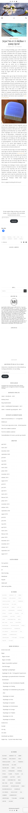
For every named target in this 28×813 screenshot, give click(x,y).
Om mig (3, 729)
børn (20, 595)
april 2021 (3, 444)
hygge (4, 613)
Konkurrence (4, 722)
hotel (4, 610)
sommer (4, 634)
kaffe (18, 616)
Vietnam (22, 637)
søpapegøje (5, 637)
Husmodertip (4, 566)
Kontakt (3, 726)
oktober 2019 (4, 477)
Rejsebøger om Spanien (9, 703)
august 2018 (4, 514)
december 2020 (5, 451)
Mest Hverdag (14, 8)
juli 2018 (3, 517)
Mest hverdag (14, 38)
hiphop (3, 237)
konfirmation (12, 619)
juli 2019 (3, 484)
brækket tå (12, 595)
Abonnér (5, 376)
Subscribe (14, 221)
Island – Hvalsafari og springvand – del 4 (11, 409)
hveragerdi (11, 610)
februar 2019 (4, 497)
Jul (2, 569)
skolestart (10, 238)
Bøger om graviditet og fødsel (9, 663)
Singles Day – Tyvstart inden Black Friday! (11, 739)
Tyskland (14, 637)
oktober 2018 (4, 507)
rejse (23, 625)
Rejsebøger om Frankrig (9, 686)
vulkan (11, 640)
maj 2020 (3, 461)
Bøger (3, 653)
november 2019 (5, 474)
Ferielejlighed (6, 601)
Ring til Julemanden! (6, 403)
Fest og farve (4, 563)
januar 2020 (4, 471)
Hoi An (19, 607)
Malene (5, 242)
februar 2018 (4, 534)
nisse (11, 622)
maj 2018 (3, 524)
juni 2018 (3, 520)
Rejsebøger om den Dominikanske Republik (13, 683)
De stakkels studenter (10, 428)
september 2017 (5, 550)
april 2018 (3, 527)
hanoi (13, 607)
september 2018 (5, 510)
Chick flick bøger (6, 666)
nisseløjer (5, 625)
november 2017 (5, 544)
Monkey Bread (5, 399)
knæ (14, 237)
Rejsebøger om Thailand (9, 712)
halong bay (5, 607)
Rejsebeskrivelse (7, 628)
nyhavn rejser (15, 625)
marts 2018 (4, 530)
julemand (5, 616)
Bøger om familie (6, 659)
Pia (2, 432)
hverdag (19, 610)
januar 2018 (4, 537)
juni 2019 (3, 487)
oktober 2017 (4, 547)
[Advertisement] (14, 344)
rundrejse (17, 628)
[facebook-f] (10, 1)
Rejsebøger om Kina (8, 699)
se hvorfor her (20, 153)
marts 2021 (4, 447)
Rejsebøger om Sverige (9, 709)
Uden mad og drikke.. (6, 586)
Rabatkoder (4, 576)
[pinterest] (16, 1)
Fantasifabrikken (5, 435)
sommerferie (13, 634)
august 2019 (4, 480)
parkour (4, 238)
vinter (4, 640)
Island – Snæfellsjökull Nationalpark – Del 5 (11, 406)
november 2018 (5, 504)
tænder (15, 238)
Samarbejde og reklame (7, 736)
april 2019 (3, 490)
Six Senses (5, 631)
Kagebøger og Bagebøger (8, 669)
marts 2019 (4, 494)
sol (21, 631)
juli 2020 (3, 457)
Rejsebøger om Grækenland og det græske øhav (13, 691)
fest (14, 601)
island (10, 613)
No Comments (18, 46)
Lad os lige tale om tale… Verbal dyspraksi (15, 425)
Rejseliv (3, 579)
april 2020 (3, 464)
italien (17, 613)
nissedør (18, 622)
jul (22, 613)
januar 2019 (4, 500)
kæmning (9, 237)
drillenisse (12, 598)
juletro (12, 616)
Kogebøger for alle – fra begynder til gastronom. (14, 673)
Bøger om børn (6, 656)
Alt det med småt (5, 650)
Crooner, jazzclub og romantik (18, 435)
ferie (19, 598)
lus (21, 237)
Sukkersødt (4, 583)
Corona (4, 598)
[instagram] (12, 1)
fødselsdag (5, 604)
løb (18, 237)
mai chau (4, 622)
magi (19, 619)
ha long (14, 604)
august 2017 (4, 554)
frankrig (20, 601)
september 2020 (5, 454)
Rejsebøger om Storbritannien (10, 706)
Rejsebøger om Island (8, 696)
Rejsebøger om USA (8, 716)
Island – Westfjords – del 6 (8, 396)
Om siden (3, 732)
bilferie (4, 595)
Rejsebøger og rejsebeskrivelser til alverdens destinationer (13, 678)
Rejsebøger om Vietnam (9, 719)
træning (21, 238)
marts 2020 (4, 467)
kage (3, 619)
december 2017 (5, 540)
